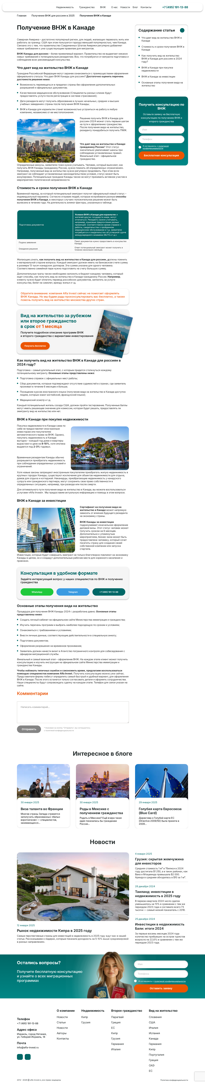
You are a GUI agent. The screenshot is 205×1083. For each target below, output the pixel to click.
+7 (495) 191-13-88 (175, 7)
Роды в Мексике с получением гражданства (101, 811)
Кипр (84, 1017)
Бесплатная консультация (161, 155)
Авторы (61, 1033)
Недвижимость (65, 7)
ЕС (113, 1027)
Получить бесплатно (35, 346)
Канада (153, 1038)
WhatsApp (37, 592)
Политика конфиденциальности (174, 1080)
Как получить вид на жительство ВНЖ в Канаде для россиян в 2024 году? (162, 58)
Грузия (85, 1022)
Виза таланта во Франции (42, 809)
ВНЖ (103, 7)
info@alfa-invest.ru (28, 1047)
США (152, 1022)
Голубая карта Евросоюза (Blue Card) (160, 811)
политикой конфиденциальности (59, 730)
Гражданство (87, 7)
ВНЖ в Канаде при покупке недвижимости (157, 69)
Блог (135, 7)
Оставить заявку (161, 988)
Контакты (146, 7)
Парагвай (117, 1017)
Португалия (156, 1054)
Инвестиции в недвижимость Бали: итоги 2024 (159, 926)
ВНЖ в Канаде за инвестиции (158, 76)
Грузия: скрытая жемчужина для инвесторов (159, 861)
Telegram (73, 592)
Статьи (61, 1022)
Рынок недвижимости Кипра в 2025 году (54, 931)
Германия (117, 1043)
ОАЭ (151, 1065)
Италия (116, 1049)
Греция (116, 1022)
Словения (155, 1017)
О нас (114, 7)
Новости (125, 7)
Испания (154, 1033)
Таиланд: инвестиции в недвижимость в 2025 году (158, 894)
